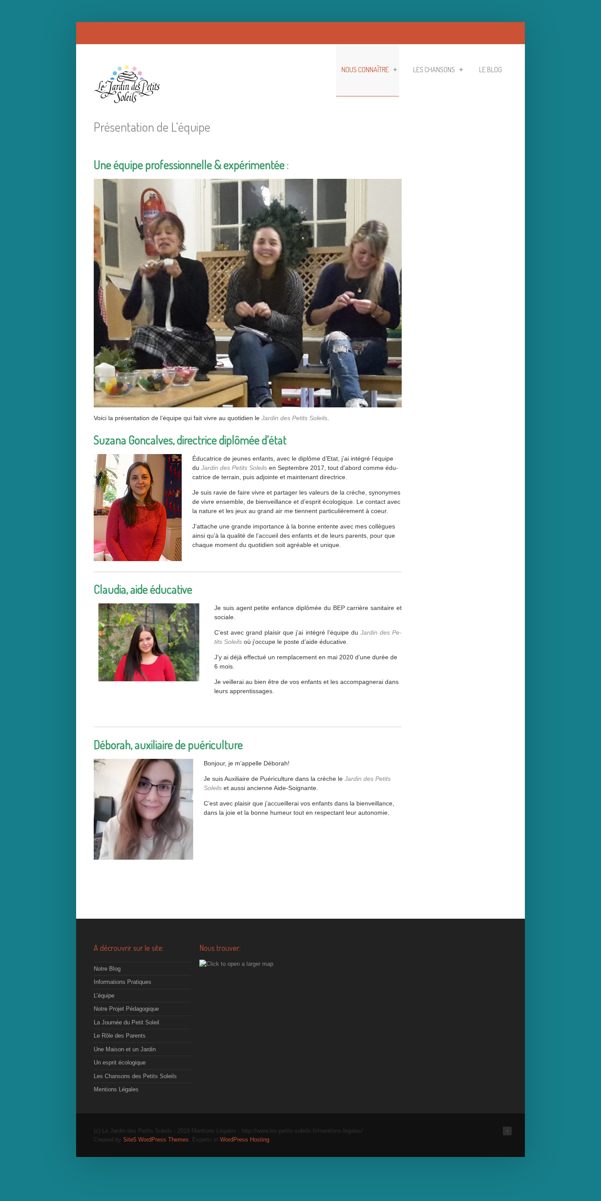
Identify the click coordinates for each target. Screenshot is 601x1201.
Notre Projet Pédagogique (126, 1008)
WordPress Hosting (244, 1139)
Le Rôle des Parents (120, 1035)
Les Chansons (434, 69)
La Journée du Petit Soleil (126, 1022)
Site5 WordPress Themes (156, 1139)
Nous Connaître (365, 69)
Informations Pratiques (122, 982)
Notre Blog (107, 968)
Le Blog (490, 69)
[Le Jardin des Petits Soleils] (127, 98)
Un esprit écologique (120, 1062)
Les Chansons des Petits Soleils (135, 1076)
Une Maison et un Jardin (125, 1049)
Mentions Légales (116, 1089)
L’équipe (104, 995)
